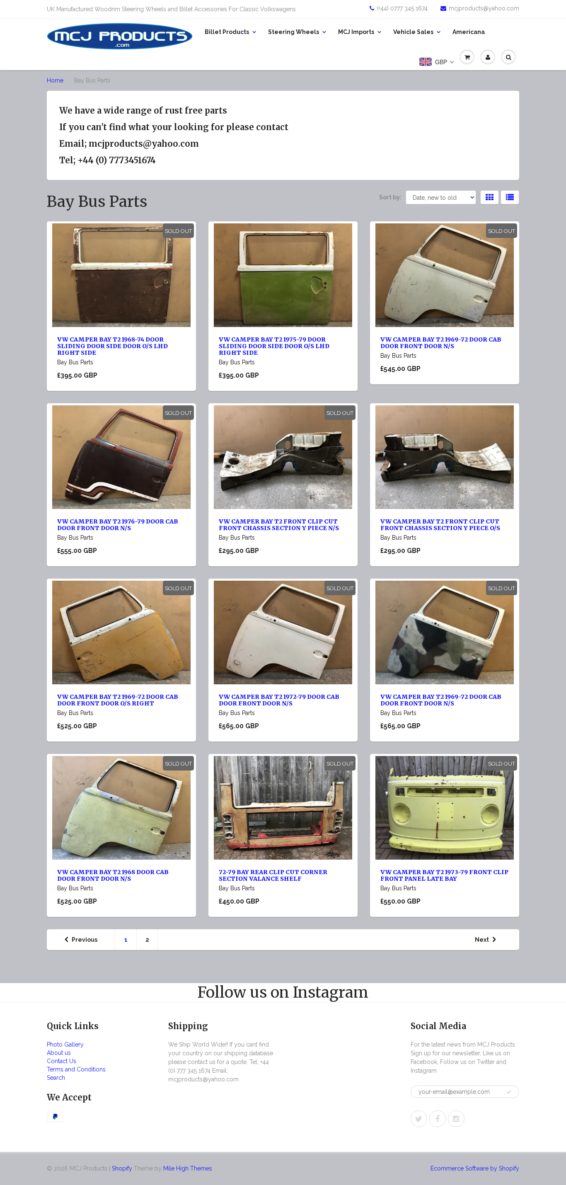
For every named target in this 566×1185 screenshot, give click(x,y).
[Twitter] (419, 1118)
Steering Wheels (293, 32)
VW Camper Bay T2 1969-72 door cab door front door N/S (440, 343)
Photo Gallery (65, 1044)
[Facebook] (437, 1118)
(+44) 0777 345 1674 (402, 8)
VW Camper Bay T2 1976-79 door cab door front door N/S (117, 525)
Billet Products (227, 32)
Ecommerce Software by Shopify (475, 1168)
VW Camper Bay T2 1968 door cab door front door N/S (113, 875)
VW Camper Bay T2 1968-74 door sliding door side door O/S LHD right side (112, 346)
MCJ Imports (356, 32)
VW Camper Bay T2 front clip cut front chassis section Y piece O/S (440, 525)
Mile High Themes (187, 1168)
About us (59, 1052)
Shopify (122, 1168)
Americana (468, 32)
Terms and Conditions (76, 1069)
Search (56, 1077)
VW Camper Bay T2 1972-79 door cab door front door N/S (279, 700)
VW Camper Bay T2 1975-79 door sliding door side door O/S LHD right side (274, 346)
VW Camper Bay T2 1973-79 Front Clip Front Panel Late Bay (444, 875)
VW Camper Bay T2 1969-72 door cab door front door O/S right (117, 700)
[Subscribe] (509, 1092)
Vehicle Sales (413, 32)
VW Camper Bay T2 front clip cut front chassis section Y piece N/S (279, 525)
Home (55, 80)
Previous (84, 939)
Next (482, 939)
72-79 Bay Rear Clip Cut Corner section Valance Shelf (273, 875)
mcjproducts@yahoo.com (484, 8)
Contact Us (61, 1061)
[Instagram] (456, 1118)
